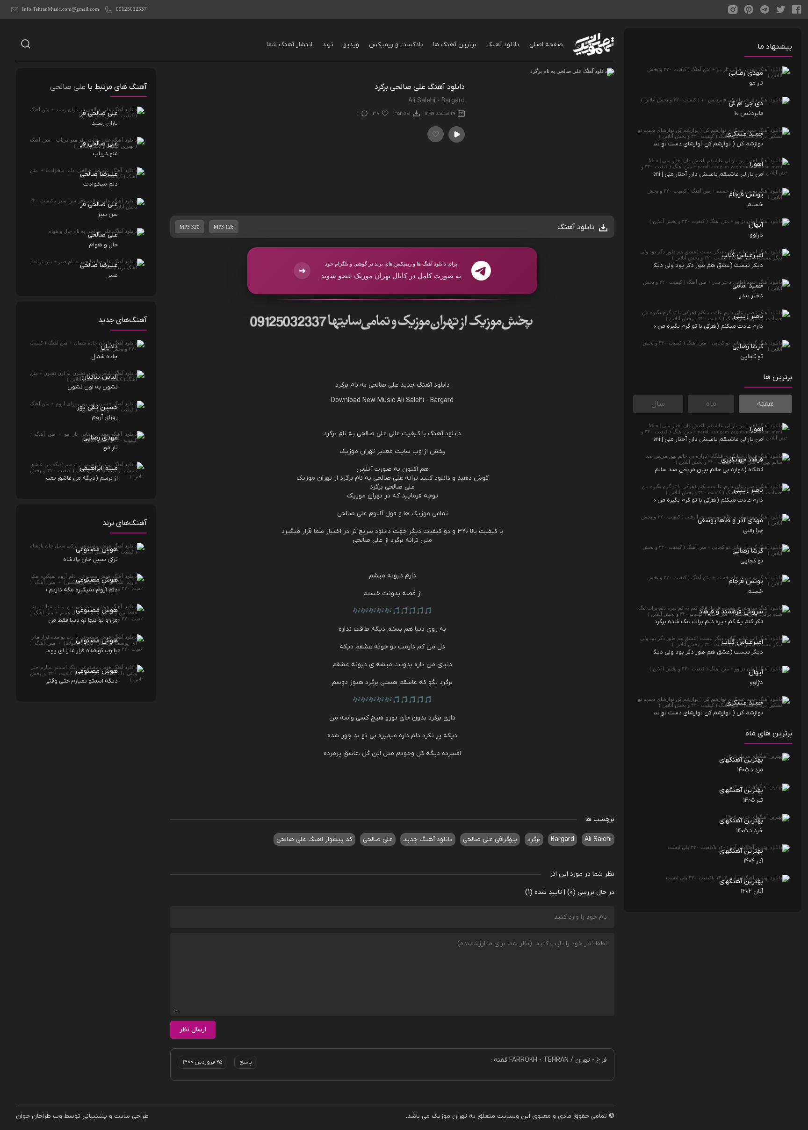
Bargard (442, 400)
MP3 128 (224, 227)
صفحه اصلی (546, 44)
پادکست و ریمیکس (396, 44)
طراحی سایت (131, 1116)
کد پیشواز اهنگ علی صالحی (314, 839)
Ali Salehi (411, 400)
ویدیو (351, 44)
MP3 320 (190, 227)
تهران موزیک (449, 1116)
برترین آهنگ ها (454, 44)
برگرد (341, 385)
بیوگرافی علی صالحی (490, 839)
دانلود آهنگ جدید (428, 839)
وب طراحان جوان (39, 1116)
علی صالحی (383, 385)
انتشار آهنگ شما (289, 44)
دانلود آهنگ (502, 44)
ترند (327, 44)
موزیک (348, 451)
